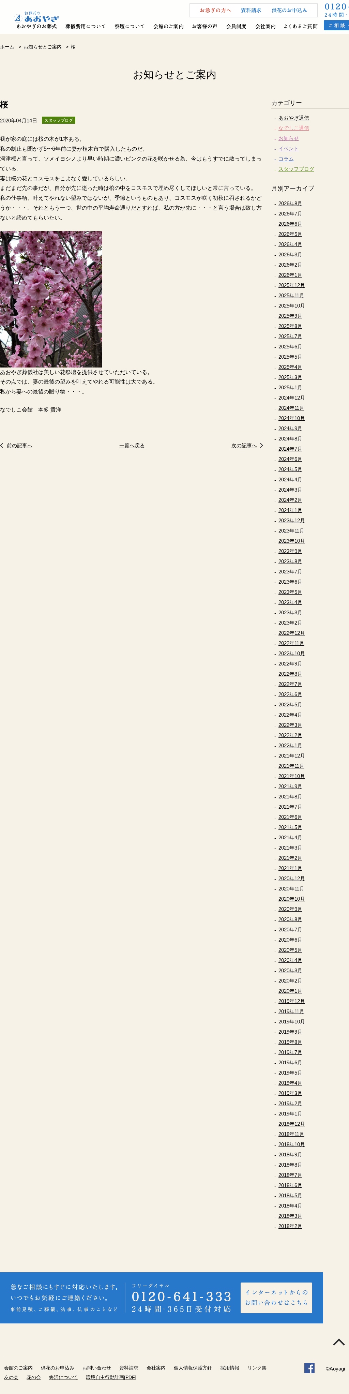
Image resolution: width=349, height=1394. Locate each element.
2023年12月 (291, 520)
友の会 (11, 1377)
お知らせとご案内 (43, 46)
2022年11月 (291, 643)
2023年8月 (290, 561)
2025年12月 (291, 285)
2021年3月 (290, 848)
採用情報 (229, 1367)
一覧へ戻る (132, 445)
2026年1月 (290, 275)
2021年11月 (291, 766)
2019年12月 (291, 1001)
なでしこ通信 (293, 128)
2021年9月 (290, 786)
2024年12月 (291, 398)
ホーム (7, 46)
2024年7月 (290, 449)
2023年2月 (290, 623)
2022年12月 (291, 633)
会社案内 (156, 1367)
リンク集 (257, 1367)
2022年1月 (290, 745)
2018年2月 (290, 1226)
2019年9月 (290, 1032)
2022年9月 (290, 663)
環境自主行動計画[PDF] (111, 1377)
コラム (286, 159)
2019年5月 (290, 1073)
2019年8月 (290, 1042)
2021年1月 (290, 868)
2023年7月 (290, 571)
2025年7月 (290, 336)
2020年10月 (291, 899)
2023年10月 (291, 541)
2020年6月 (290, 940)
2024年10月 (291, 418)
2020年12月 (291, 878)
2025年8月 (290, 326)
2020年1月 (290, 991)
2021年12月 (291, 756)
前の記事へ (19, 445)
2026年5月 (290, 234)
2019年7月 (290, 1052)
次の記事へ (244, 445)
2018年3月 (290, 1216)
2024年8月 (290, 438)
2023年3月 (290, 612)
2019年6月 (290, 1062)
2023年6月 (290, 582)
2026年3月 (290, 254)
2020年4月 (290, 960)
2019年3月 (290, 1093)
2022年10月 (291, 653)
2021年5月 (290, 827)
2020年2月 (290, 981)
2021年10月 (291, 776)
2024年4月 (290, 479)
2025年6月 (290, 346)
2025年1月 (290, 387)
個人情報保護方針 (193, 1367)
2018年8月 (290, 1165)
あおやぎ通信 (293, 118)
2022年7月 (290, 684)
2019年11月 (291, 1011)
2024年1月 (290, 510)
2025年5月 (290, 357)
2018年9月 (290, 1154)
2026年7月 (290, 213)
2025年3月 (290, 377)
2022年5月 (290, 704)
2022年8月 (290, 674)
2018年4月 (290, 1206)
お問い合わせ (96, 1367)
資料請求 (128, 1367)
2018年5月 (290, 1195)
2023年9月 (290, 551)
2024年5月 (290, 469)
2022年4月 (290, 715)
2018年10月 (291, 1144)
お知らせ (288, 138)
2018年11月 (291, 1134)
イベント (288, 148)
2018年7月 (290, 1175)
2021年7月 (290, 807)
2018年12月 (291, 1124)
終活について (63, 1377)
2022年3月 (290, 725)
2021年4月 (290, 837)
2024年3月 (290, 490)
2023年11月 (291, 531)
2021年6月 (290, 817)
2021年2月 (290, 858)
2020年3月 (290, 970)
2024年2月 (290, 500)
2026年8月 (290, 203)
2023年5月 (290, 592)
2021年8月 (290, 796)
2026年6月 (290, 224)
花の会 (34, 1377)
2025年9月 (290, 316)
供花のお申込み (57, 1367)
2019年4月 (290, 1083)
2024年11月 (291, 408)
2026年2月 (290, 265)
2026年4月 (290, 244)
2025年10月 (291, 306)
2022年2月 (290, 735)
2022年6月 (290, 694)
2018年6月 (290, 1185)
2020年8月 (290, 919)
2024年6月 (290, 459)
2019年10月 (291, 1021)
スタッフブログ (296, 169)
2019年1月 (290, 1113)
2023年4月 (290, 602)
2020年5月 (290, 950)
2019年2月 (290, 1103)
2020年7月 (290, 929)
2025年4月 (290, 367)
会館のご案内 (18, 1367)
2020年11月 (291, 888)
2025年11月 (291, 295)
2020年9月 (290, 909)
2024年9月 (290, 428)
